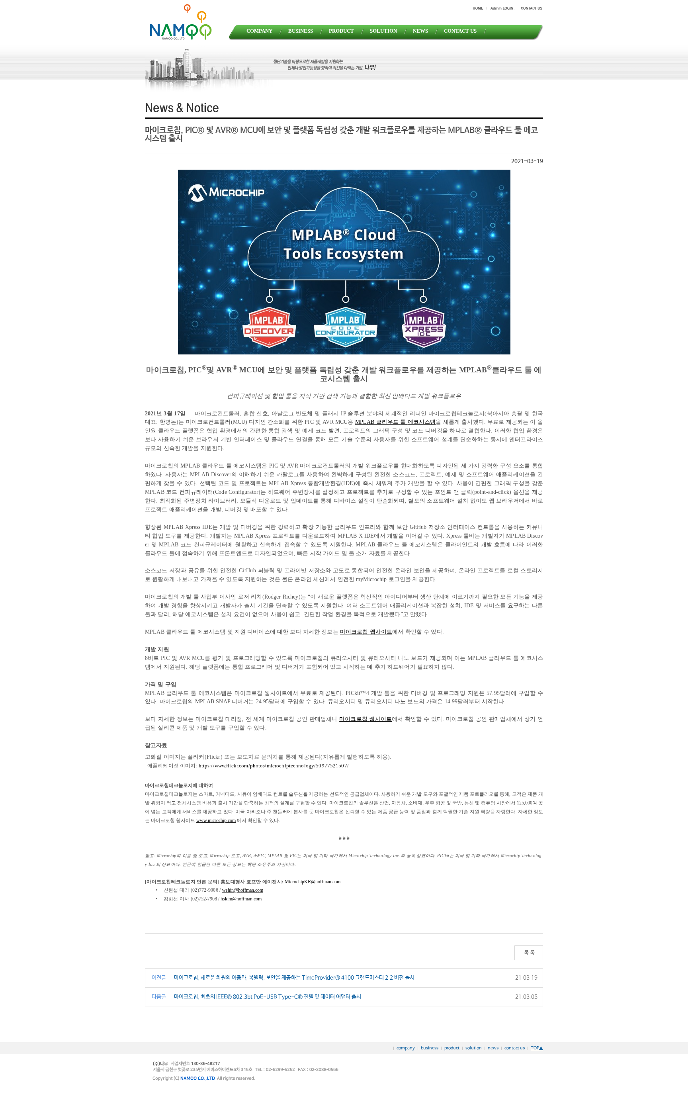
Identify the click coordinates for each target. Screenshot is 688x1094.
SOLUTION (383, 31)
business (429, 1048)
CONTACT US (460, 31)
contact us (514, 1048)
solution (473, 1048)
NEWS (420, 31)
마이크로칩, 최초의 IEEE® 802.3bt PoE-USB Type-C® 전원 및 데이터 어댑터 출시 (267, 997)
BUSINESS (300, 31)
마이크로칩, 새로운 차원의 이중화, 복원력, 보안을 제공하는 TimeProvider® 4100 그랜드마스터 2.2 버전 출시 (294, 978)
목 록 (529, 952)
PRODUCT (341, 31)
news (493, 1048)
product (451, 1048)
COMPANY (259, 31)
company (406, 1048)
